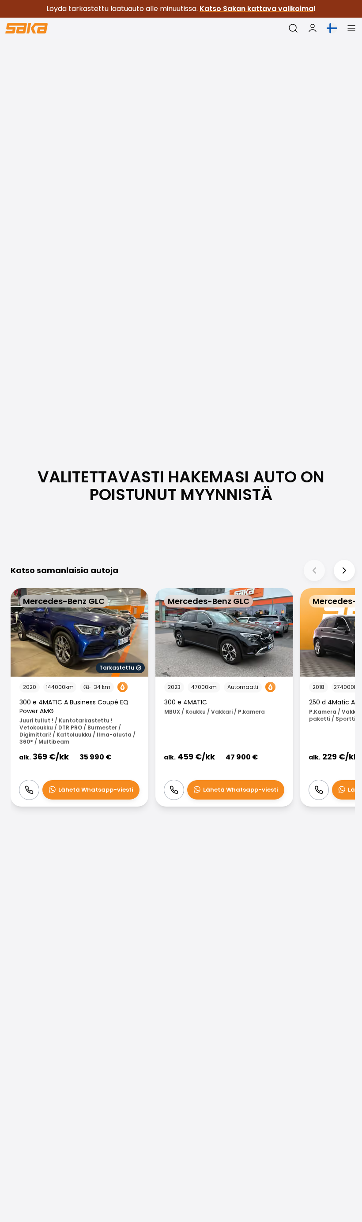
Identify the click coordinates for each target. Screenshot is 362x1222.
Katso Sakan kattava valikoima (256, 9)
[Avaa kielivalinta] (332, 28)
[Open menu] (351, 28)
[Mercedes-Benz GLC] (79, 697)
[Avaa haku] (293, 28)
